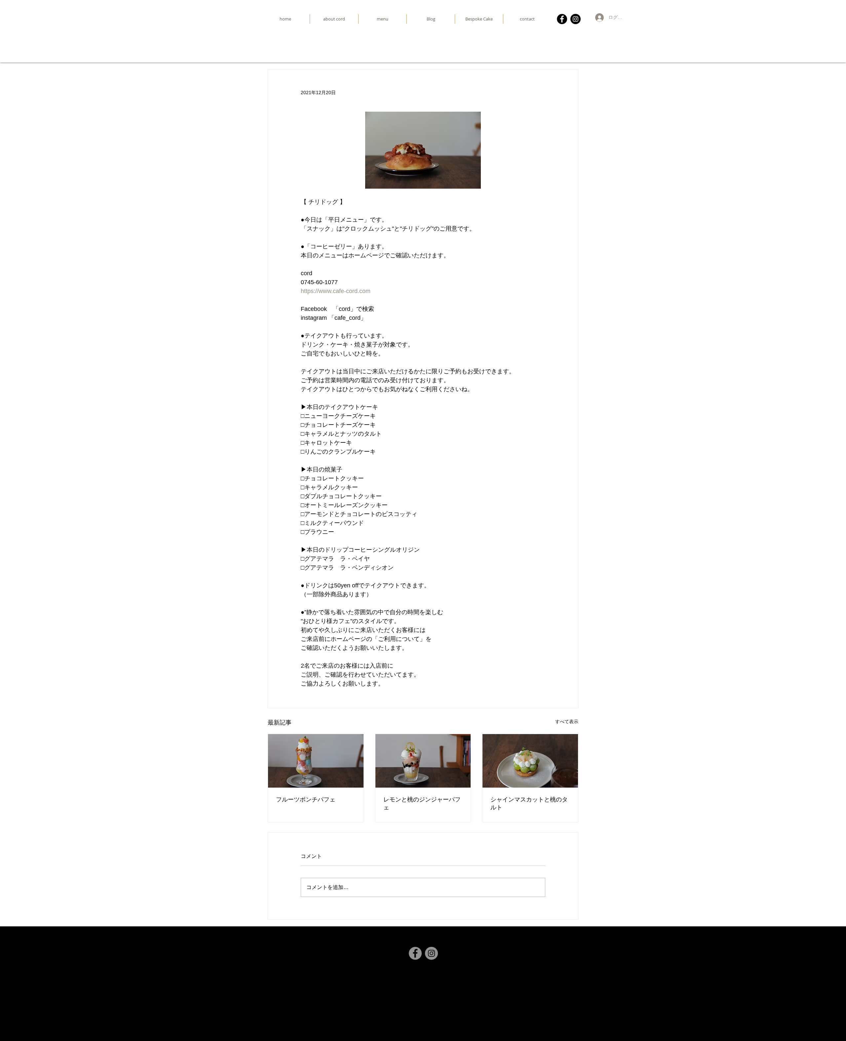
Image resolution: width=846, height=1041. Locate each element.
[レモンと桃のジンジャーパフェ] (423, 761)
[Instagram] (575, 19)
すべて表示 (566, 721)
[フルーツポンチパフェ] (316, 761)
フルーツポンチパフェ (305, 799)
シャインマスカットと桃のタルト (529, 803)
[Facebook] (562, 19)
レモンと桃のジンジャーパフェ (422, 803)
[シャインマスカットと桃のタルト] (530, 761)
